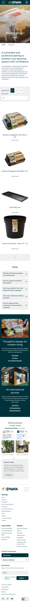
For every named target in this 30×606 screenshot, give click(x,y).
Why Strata (4, 506)
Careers (4, 515)
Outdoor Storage (21, 540)
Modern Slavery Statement (9, 594)
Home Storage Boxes (7, 530)
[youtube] (12, 598)
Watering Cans (21, 535)
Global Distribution (6, 511)
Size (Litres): (5, 93)
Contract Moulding (6, 518)
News (3, 513)
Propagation (20, 537)
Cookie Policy (5, 589)
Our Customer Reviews (7, 504)
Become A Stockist (8, 560)
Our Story (4, 499)
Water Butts (20, 533)
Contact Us (8, 475)
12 (16, 90)
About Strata (7, 555)
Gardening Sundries (22, 546)
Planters (19, 530)
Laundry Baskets (6, 537)
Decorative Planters (22, 528)
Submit (21, 578)
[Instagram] (7, 598)
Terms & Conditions (7, 584)
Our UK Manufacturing (7, 509)
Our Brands (4, 502)
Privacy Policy (5, 587)
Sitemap (4, 592)
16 (20, 90)
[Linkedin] (3, 598)
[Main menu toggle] (26, 2)
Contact (4, 520)
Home (3, 497)
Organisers (4, 539)
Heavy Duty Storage (7, 528)
